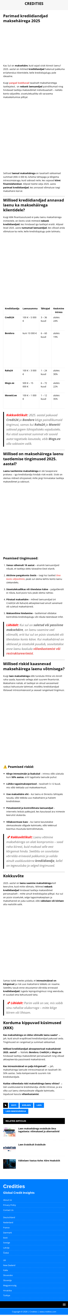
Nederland (8, 1222)
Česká (6, 1252)
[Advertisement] (34, 44)
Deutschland (9, 1217)
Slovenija (7, 1280)
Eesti (13, 1105)
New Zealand (9, 1265)
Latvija (6, 1247)
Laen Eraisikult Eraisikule (32, 1144)
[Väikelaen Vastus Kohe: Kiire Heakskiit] (9, 1164)
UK (4, 1260)
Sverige (6, 1242)
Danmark (7, 1232)
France (6, 1227)
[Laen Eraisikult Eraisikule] (9, 1148)
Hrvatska (7, 1290)
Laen (39, 1105)
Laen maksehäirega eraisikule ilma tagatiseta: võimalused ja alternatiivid (38, 1130)
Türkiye (6, 1295)
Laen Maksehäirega (16, 1111)
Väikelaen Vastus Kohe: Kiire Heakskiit (39, 1160)
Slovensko (8, 1275)
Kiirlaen (26, 1105)
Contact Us (8, 1210)
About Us (7, 1200)
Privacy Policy (9, 1205)
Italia (5, 1270)
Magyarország (9, 1285)
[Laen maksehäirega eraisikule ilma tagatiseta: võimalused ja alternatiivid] (9, 1132)
